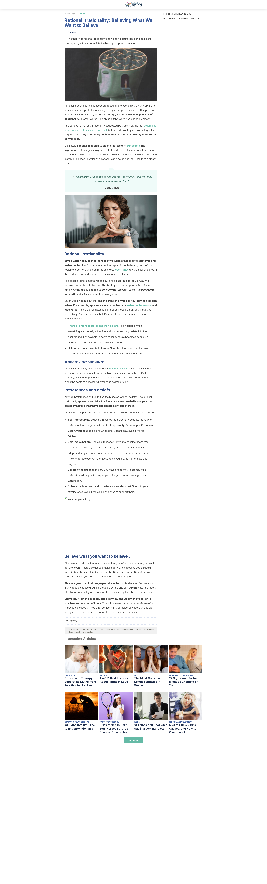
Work (137, 722)
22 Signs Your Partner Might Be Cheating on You (184, 681)
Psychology (70, 14)
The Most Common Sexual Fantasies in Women (147, 681)
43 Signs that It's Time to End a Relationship (80, 726)
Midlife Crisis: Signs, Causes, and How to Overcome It (183, 728)
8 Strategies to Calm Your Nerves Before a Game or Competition (114, 728)
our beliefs (133, 145)
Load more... (133, 740)
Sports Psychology (109, 722)
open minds (121, 269)
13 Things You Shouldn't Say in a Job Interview (150, 726)
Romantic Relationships (181, 675)
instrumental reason (139, 305)
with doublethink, (118, 368)
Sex (136, 675)
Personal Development (181, 722)
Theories (81, 14)
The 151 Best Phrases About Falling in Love (113, 679)
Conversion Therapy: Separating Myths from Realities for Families (80, 681)
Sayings (103, 675)
